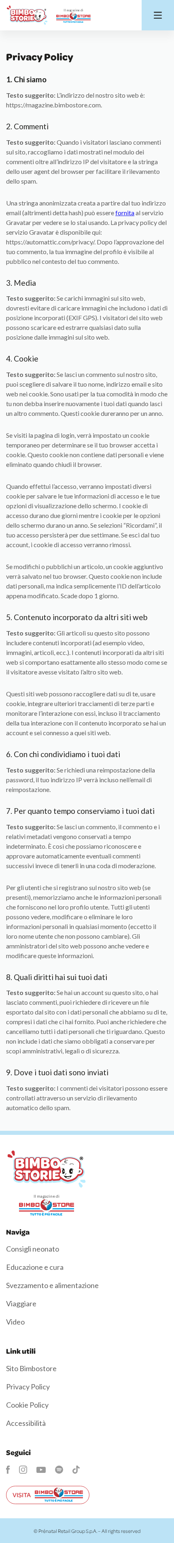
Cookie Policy (27, 1404)
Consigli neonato (32, 1248)
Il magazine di (73, 10)
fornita (124, 212)
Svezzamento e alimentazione (52, 1285)
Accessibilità (26, 1423)
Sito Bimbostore (31, 1368)
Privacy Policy (28, 1386)
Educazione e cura (35, 1267)
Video (15, 1321)
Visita (22, 1495)
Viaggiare (21, 1303)
